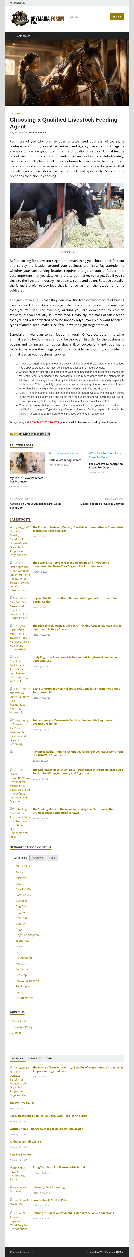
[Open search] (120, 36)
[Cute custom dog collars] (64, 454)
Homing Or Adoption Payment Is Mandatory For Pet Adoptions (73, 1213)
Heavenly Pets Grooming (49, 1187)
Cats (18, 883)
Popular (17, 1058)
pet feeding (42, 434)
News (19, 946)
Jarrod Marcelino (37, 132)
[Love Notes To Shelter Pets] (20, 1200)
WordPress (105, 1252)
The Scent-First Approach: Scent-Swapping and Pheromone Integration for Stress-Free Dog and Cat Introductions (71, 564)
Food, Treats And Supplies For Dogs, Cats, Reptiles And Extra (49, 1116)
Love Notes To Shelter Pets (50, 1200)
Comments (34, 1058)
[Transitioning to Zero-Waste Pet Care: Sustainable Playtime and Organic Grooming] (20, 720)
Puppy (20, 992)
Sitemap (16, 1033)
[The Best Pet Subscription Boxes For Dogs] (106, 456)
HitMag (120, 1252)
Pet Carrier (22, 969)
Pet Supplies (16, 114)
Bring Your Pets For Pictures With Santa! (59, 1167)
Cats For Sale (24, 895)
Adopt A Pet (23, 866)
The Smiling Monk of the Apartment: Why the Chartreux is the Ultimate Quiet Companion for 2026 (73, 810)
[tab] (20, 858)
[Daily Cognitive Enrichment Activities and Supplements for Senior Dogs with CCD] (20, 657)
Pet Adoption (24, 958)
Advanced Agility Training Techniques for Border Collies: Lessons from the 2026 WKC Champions (78, 753)
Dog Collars (23, 906)
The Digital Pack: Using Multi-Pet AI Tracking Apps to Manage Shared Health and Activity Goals (77, 627)
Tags (52, 858)
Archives (38, 858)
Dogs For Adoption (27, 935)
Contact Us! (18, 1021)
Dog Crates (22, 912)
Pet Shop (21, 975)
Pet (18, 952)
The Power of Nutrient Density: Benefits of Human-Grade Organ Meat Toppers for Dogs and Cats (78, 529)
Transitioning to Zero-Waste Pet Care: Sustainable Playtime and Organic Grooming (74, 722)
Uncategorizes (24, 998)
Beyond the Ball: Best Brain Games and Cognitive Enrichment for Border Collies (75, 599)
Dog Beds (21, 900)
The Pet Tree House (22, 1103)
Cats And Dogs (25, 889)
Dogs (19, 929)
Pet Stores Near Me (28, 980)
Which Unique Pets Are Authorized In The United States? (46, 1129)
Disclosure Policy (21, 1027)
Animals (20, 872)
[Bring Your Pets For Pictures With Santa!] (20, 1168)
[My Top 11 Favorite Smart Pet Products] (27, 463)
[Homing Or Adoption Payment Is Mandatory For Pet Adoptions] (20, 1213)
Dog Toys (21, 923)
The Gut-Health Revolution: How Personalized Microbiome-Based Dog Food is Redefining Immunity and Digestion (78, 771)
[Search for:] (96, 16)
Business (21, 878)
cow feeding (27, 434)
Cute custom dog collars (65, 460)
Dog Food (22, 918)
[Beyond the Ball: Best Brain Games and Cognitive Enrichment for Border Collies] (20, 598)
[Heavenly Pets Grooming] (20, 1187)
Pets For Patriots (20, 1154)
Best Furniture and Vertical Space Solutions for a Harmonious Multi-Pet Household (77, 690)
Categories (20, 858)
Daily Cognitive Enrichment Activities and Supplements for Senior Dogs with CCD (75, 659)
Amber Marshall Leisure (25, 1141)
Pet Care (21, 963)
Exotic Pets (22, 940)
